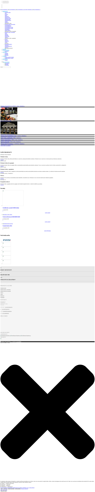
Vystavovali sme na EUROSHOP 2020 (11, 216)
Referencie (2, 295)
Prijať (2, 488)
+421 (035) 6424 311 (8, 307)
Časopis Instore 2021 (7, 225)
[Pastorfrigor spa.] (7, 241)
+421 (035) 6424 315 (5, 309)
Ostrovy (6, 39)
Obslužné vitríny (8, 12)
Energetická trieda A (8, 44)
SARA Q (6, 37)
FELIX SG (7, 41)
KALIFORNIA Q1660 (9, 28)
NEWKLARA (7, 17)
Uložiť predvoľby (17, 488)
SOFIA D (6, 47)
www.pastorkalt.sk (5, 313)
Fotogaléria (2, 297)
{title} (1, 489)
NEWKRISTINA (8, 20)
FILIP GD (6, 45)
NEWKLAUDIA (8, 18)
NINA (6, 15)
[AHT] (7, 246)
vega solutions (18, 341)
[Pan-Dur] (7, 263)
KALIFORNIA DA (8, 46)
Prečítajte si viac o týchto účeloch (28, 487)
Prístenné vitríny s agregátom (10, 32)
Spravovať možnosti (3, 487)
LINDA (6, 21)
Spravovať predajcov (19, 487)
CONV (6, 42)
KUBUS (6, 14)
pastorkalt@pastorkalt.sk (7, 311)
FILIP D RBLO (7, 30)
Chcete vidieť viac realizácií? (5, 145)
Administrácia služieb (11, 487)
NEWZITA (7, 16)
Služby (1, 294)
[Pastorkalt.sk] (20, 9)
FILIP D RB (7, 36)
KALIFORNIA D (8, 26)
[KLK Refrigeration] (7, 250)
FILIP (6, 33)
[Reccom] (7, 259)
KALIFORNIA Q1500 (9, 27)
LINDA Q (6, 22)
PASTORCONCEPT (6, 2)
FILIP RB (6, 35)
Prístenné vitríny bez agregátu (10, 24)
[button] (47, 480)
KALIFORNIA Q (8, 25)
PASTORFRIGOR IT (6, 1)
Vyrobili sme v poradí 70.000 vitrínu (11, 207)
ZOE (6, 13)
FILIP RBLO (7, 29)
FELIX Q (6, 40)
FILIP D (6, 34)
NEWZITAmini (7, 19)
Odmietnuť (5, 488)
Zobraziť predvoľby (11, 488)
